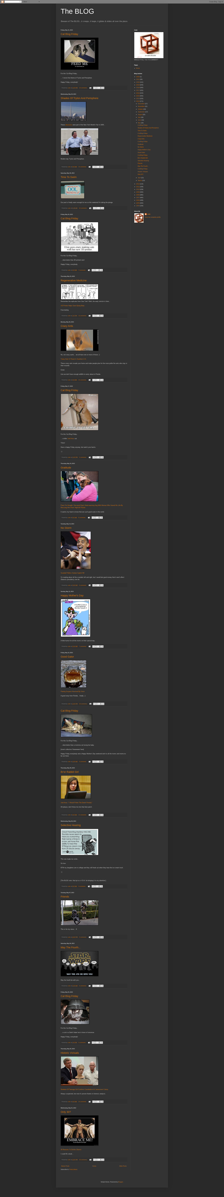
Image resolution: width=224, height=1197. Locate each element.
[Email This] (94, 88)
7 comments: (82, 270)
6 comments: (83, 585)
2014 (138, 98)
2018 (138, 87)
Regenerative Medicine (74, 280)
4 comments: (83, 761)
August (140, 114)
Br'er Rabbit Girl (70, 771)
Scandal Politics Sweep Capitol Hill (72, 573)
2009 (138, 192)
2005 (138, 203)
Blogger (120, 1182)
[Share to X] (99, 88)
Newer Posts (65, 1166)
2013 (138, 101)
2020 (138, 82)
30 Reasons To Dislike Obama (71, 1149)
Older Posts (123, 1166)
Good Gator (67, 656)
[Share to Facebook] (101, 88)
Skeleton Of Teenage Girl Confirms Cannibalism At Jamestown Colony (84, 1089)
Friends (65, 896)
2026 (138, 77)
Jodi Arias (71, 438)
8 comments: (82, 517)
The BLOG (77, 11)
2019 (138, 85)
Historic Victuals (70, 1052)
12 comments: (82, 815)
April (139, 178)
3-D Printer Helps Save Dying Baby (72, 306)
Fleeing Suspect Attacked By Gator (73, 691)
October (140, 109)
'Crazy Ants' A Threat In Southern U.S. (73, 359)
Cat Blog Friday (69, 34)
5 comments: (83, 457)
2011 (138, 187)
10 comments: (83, 88)
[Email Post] (90, 88)
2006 (138, 200)
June (139, 120)
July (139, 117)
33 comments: (83, 1159)
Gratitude (66, 467)
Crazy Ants (67, 326)
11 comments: (83, 315)
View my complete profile (153, 217)
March (140, 180)
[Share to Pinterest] (103, 88)
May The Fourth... (70, 947)
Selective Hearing (71, 825)
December (141, 104)
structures (69, 125)
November (141, 106)
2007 (138, 197)
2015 (138, 96)
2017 (138, 90)
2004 (138, 206)
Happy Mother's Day (72, 595)
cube (148, 214)
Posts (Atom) (73, 1169)
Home (94, 1166)
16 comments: (83, 208)
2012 (138, 184)
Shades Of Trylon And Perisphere (79, 98)
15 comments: (82, 380)
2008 (138, 195)
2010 (138, 189)
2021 (138, 79)
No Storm (66, 527)
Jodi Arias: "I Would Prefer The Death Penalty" (76, 802)
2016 (138, 93)
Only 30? (66, 1111)
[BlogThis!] (96, 88)
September (141, 112)
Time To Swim (69, 177)
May (139, 123)
